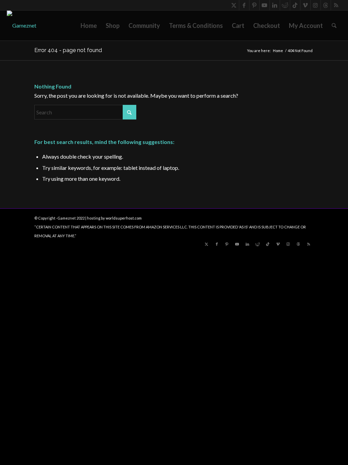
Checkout (266, 25)
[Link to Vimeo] (305, 5)
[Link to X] (234, 5)
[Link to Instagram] (315, 5)
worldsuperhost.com (124, 218)
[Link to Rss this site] (336, 5)
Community (144, 25)
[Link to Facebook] (244, 5)
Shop (113, 25)
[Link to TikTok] (295, 5)
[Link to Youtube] (264, 5)
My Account (306, 25)
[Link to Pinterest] (254, 5)
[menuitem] (334, 26)
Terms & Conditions (196, 25)
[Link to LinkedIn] (275, 5)
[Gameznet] (21, 26)
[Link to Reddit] (285, 5)
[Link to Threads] (326, 5)
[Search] (334, 26)
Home (89, 25)
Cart (238, 25)
